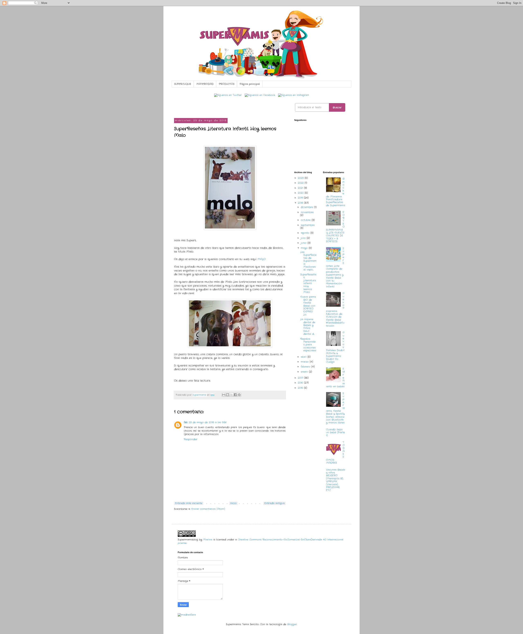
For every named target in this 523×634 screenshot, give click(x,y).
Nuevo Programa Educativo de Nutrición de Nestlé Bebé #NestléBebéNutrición (335, 309)
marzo (305, 361)
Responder (190, 439)
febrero (306, 366)
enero (305, 371)
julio (304, 238)
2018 (301, 203)
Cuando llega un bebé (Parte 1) (335, 432)
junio (304, 243)
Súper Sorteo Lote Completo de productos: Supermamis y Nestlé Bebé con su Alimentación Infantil (335, 267)
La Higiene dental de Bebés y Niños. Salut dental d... (307, 327)
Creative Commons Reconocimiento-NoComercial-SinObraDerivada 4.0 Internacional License (260, 541)
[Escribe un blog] (228, 395)
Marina (207, 539)
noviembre (307, 212)
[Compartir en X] (231, 395)
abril (304, 357)
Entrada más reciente (188, 503)
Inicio (233, 503)
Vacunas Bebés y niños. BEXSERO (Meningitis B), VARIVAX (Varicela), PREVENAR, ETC (335, 480)
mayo (305, 248)
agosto (305, 233)
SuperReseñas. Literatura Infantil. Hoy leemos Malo (308, 283)
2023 (301, 178)
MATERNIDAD (204, 84)
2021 (301, 188)
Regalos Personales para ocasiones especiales (308, 344)
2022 (301, 183)
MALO (261, 259)
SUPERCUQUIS (182, 84)
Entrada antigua (274, 503)
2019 (301, 197)
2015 (301, 388)
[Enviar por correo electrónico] (224, 395)
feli (186, 422)
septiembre (308, 225)
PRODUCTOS (226, 84)
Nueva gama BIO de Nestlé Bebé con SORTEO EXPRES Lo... (308, 305)
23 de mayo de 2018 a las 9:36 (208, 422)
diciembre (307, 207)
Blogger (292, 624)
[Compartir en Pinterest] (239, 395)
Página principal (250, 84)
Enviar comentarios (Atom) (208, 509)
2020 (301, 193)
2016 (301, 382)
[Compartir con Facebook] (235, 395)
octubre (306, 220)
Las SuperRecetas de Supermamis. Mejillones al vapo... (308, 260)
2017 (301, 378)
